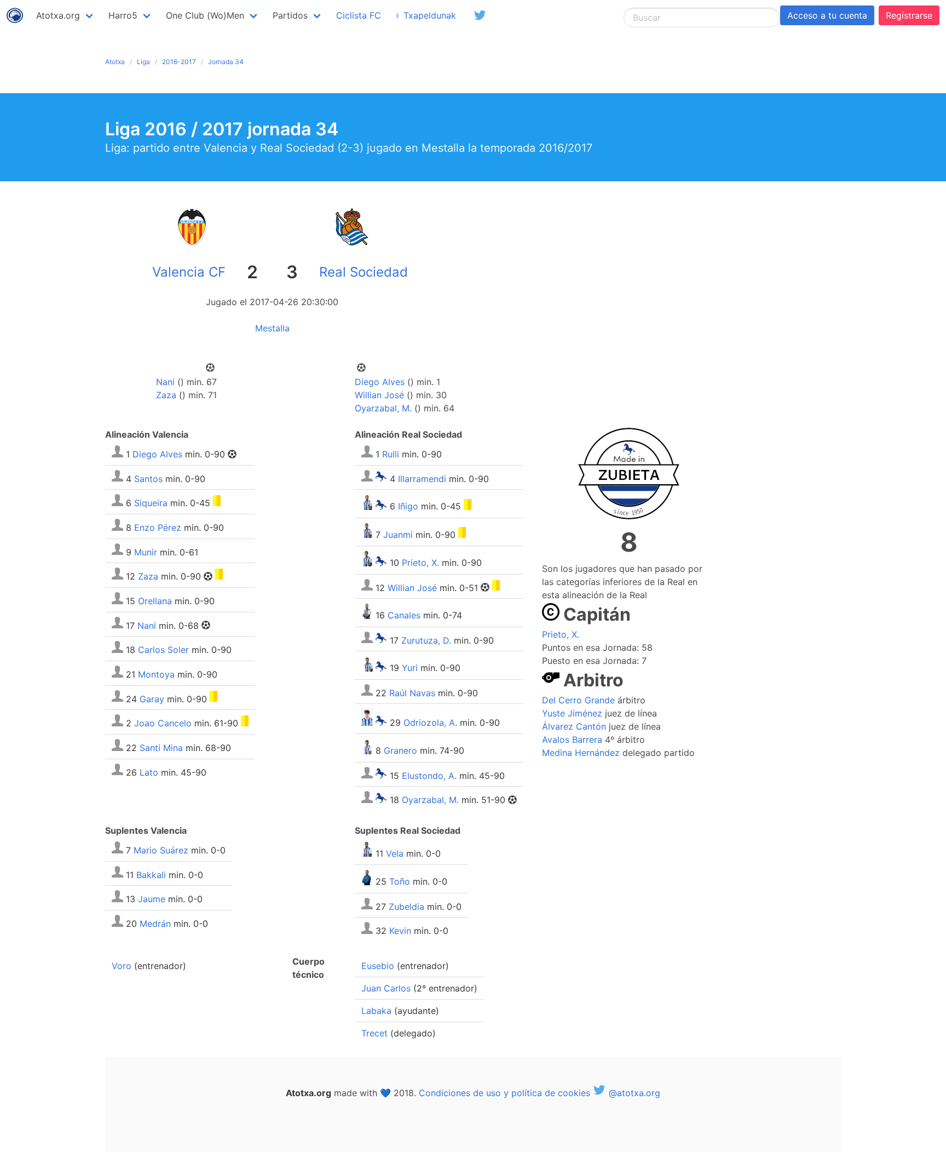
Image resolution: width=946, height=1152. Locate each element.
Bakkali (151, 874)
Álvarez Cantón (574, 726)
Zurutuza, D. (426, 639)
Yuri (410, 668)
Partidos (290, 15)
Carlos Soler (163, 649)
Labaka (376, 1010)
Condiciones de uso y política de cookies (504, 1092)
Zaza (166, 394)
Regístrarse (909, 15)
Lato (149, 771)
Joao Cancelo (163, 723)
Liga (143, 62)
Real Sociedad (363, 272)
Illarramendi (422, 478)
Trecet (374, 1033)
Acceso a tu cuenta (827, 15)
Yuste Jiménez (572, 713)
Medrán (155, 923)
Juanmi (398, 534)
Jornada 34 (226, 62)
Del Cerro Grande (578, 700)
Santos (148, 478)
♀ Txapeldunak (425, 15)
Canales (404, 615)
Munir (145, 551)
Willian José (379, 394)
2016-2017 (179, 62)
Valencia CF (189, 272)
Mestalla (272, 328)
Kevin (400, 930)
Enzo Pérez (157, 527)
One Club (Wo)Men (205, 15)
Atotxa (115, 62)
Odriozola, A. (430, 722)
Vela (394, 853)
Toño (399, 881)
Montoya (156, 674)
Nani (165, 381)
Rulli (390, 454)
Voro (121, 965)
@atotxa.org (633, 1092)
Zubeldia (406, 906)
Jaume (151, 898)
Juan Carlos (386, 988)
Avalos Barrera (572, 739)
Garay (152, 698)
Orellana (155, 600)
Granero (400, 751)
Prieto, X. (420, 563)
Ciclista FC (358, 15)
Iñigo (408, 506)
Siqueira (151, 502)
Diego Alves (380, 381)
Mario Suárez (161, 850)
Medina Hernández (581, 752)
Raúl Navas (412, 692)
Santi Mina (161, 747)
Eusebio (377, 965)
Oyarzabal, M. (383, 408)
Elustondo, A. (429, 775)
